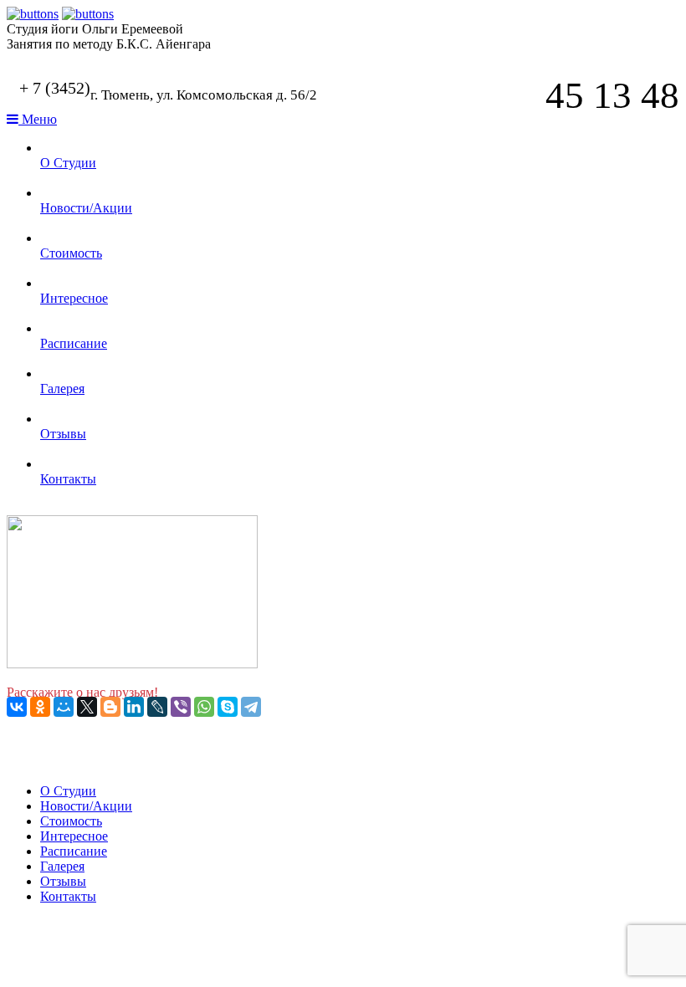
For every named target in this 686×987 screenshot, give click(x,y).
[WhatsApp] (204, 707)
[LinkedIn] (134, 707)
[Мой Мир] (64, 707)
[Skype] (228, 707)
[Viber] (181, 707)
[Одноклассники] (40, 707)
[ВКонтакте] (17, 707)
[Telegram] (251, 707)
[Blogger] (110, 707)
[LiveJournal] (157, 707)
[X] (87, 707)
